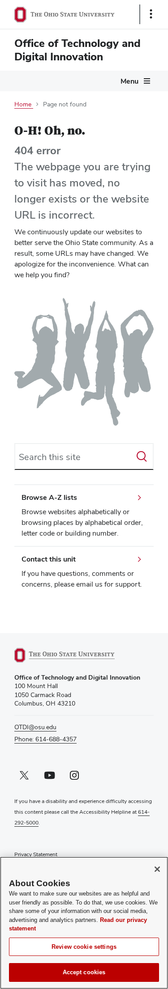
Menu (129, 81)
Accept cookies (84, 972)
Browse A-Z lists (49, 497)
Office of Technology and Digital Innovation (77, 49)
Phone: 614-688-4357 (45, 739)
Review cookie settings (84, 946)
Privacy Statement (35, 854)
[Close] (157, 869)
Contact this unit (49, 559)
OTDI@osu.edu (35, 727)
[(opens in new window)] (74, 655)
